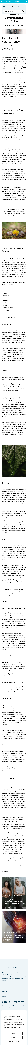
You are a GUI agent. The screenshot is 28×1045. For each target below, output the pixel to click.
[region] (14, 1)
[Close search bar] (23, 11)
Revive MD (4, 991)
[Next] (26, 1)
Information (5, 997)
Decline (13, 1037)
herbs (8, 865)
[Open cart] (24, 6)
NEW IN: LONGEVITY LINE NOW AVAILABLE (14, 1)
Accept (13, 1033)
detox (5, 865)
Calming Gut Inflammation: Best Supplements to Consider (13, 936)
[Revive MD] (11, 6)
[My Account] (21, 6)
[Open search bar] (18, 6)
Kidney (11, 865)
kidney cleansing (17, 865)
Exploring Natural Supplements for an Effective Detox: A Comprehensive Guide (14, 902)
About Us (4, 986)
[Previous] (2, 1)
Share (6, 871)
